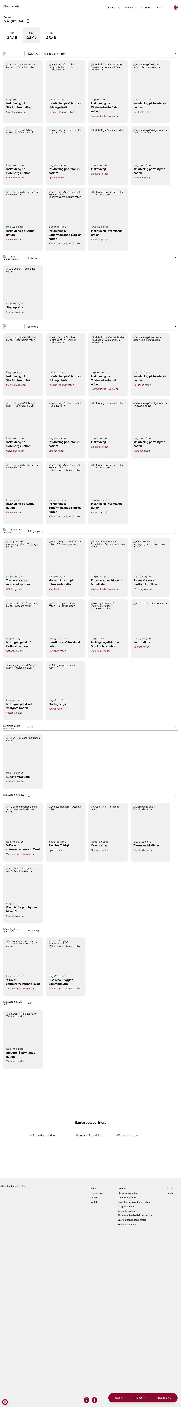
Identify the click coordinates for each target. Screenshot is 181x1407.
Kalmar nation (13, 239)
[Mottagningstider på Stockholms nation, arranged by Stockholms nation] (108, 619)
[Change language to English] (176, 7)
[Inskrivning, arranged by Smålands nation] (108, 145)
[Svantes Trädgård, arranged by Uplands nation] (66, 822)
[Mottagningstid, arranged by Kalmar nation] (66, 680)
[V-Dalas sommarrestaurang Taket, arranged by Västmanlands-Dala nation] (23, 822)
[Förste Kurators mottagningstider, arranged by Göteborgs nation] (150, 557)
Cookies (171, 1193)
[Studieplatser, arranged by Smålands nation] (23, 284)
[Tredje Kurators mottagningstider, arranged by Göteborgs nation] (23, 557)
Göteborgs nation (15, 177)
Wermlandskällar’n (146, 845)
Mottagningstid (59, 704)
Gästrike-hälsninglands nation (134, 1202)
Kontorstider (141, 642)
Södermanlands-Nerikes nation (65, 243)
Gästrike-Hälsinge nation (61, 112)
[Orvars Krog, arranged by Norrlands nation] (108, 822)
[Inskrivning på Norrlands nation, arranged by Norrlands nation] (150, 80)
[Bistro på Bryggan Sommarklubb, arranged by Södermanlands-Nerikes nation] (66, 956)
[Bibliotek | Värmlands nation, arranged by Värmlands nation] (23, 1029)
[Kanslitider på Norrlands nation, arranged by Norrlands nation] (66, 619)
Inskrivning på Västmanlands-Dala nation (104, 107)
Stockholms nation (16, 112)
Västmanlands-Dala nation (104, 116)
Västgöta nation (141, 177)
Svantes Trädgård (60, 845)
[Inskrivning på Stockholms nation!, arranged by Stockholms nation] (23, 80)
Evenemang (96, 1193)
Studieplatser (15, 307)
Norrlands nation (142, 112)
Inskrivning (98, 169)
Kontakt (94, 1202)
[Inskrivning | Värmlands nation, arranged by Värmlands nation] (108, 207)
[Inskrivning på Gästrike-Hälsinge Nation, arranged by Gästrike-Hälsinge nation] (66, 80)
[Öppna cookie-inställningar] (5, 1402)
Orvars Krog (99, 845)
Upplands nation (127, 1197)
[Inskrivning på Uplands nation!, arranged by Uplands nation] (66, 145)
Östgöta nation (126, 1206)
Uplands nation (56, 177)
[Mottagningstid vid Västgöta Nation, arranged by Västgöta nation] (23, 680)
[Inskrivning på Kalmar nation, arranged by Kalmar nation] (23, 207)
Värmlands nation (100, 239)
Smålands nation (99, 173)
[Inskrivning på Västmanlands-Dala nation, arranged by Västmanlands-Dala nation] (108, 80)
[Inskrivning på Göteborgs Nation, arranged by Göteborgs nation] (23, 145)
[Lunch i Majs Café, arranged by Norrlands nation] (23, 753)
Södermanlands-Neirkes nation (135, 1215)
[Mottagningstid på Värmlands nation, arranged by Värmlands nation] (66, 557)
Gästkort (94, 1197)
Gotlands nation (14, 651)
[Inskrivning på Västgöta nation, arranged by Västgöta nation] (150, 145)
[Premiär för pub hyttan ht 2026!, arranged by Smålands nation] (23, 884)
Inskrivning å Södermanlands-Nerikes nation (65, 234)
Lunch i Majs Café (18, 777)
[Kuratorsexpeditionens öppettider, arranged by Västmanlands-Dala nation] (108, 557)
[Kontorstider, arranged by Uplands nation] (150, 619)
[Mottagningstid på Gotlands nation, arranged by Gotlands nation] (23, 619)
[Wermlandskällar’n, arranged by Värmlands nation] (150, 822)
